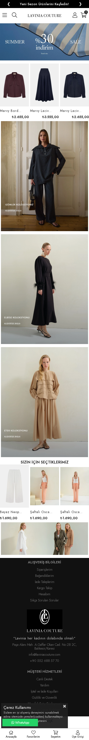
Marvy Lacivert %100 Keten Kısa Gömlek (41, 107)
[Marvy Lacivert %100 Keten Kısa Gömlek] (44, 81)
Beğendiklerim (44, 572)
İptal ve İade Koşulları (44, 687)
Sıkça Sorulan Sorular (44, 596)
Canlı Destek (45, 675)
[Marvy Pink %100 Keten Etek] (74, 81)
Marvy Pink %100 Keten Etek (71, 107)
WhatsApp (21, 722)
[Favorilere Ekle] (14, 87)
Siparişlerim (44, 566)
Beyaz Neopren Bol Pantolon (11, 508)
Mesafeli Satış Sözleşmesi (44, 700)
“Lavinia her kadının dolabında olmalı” (44, 635)
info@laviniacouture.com (44, 651)
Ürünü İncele (19, 87)
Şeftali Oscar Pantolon (71, 508)
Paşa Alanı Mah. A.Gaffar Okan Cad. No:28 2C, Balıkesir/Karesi (44, 642)
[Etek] (44, 398)
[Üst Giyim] (44, 535)
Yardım (44, 681)
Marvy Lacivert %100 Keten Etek (11, 107)
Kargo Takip (44, 584)
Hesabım (44, 590)
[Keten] (44, 172)
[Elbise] (44, 285)
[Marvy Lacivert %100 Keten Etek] (14, 81)
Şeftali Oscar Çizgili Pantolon (41, 508)
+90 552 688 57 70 (44, 657)
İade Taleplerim (44, 578)
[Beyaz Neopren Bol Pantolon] (14, 482)
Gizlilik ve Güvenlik (44, 694)
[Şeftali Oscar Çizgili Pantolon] (44, 482)
